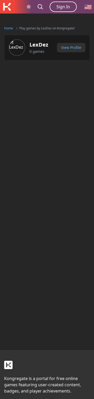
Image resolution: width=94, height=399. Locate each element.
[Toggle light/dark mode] (29, 7)
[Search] (40, 6)
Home (8, 28)
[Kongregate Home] (7, 7)
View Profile (71, 47)
